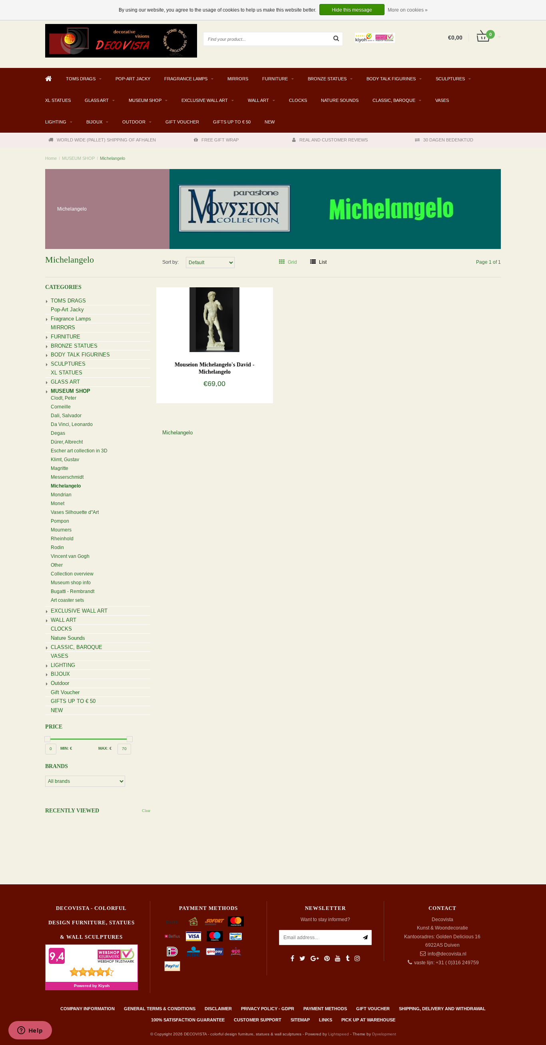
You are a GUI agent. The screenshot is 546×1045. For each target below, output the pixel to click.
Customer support (257, 1019)
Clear (146, 810)
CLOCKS (298, 100)
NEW (270, 121)
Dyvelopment (384, 1034)
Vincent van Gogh (70, 556)
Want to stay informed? (325, 919)
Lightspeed (338, 1034)
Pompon (60, 521)
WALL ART (258, 100)
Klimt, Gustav (65, 459)
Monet (57, 503)
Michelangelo (112, 158)
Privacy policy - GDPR (267, 1008)
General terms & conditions (159, 1008)
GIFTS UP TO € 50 (232, 121)
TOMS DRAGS (81, 78)
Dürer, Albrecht (67, 442)
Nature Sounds (340, 100)
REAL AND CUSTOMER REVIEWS (333, 139)
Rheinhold (62, 538)
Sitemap (300, 1019)
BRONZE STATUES (327, 78)
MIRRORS (237, 78)
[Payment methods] (172, 922)
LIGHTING (55, 121)
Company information (87, 1008)
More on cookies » (408, 10)
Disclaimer (218, 1008)
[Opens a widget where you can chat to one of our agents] (30, 1031)
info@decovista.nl (447, 954)
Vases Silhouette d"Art (75, 512)
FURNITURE (275, 78)
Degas (58, 433)
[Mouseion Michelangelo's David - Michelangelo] (214, 319)
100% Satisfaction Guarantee (188, 1019)
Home (51, 158)
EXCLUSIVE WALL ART (204, 100)
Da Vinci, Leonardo (72, 424)
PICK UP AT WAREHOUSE (368, 1019)
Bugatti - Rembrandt (72, 591)
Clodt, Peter (63, 398)
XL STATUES (58, 100)
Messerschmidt (67, 477)
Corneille (61, 407)
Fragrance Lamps (185, 78)
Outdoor (133, 121)
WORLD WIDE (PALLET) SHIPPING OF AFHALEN (106, 139)
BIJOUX (94, 121)
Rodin (57, 547)
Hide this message (352, 10)
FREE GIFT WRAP (220, 139)
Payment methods (325, 1008)
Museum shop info (71, 582)
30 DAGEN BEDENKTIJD (448, 139)
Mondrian (61, 495)
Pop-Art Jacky (133, 78)
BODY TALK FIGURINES (391, 78)
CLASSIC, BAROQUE (394, 100)
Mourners (61, 530)
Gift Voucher (182, 121)
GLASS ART (97, 100)
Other (57, 565)
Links (325, 1019)
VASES (442, 100)
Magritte (59, 468)
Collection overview (72, 574)
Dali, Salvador (66, 415)
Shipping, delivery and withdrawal (442, 1008)
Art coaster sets (67, 600)
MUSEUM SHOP (145, 100)
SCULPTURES (450, 78)
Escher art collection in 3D (79, 451)
